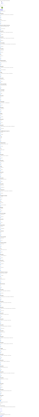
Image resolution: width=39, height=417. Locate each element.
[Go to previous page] (0, 4)
